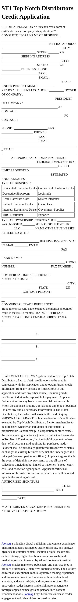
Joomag (7, 543)
